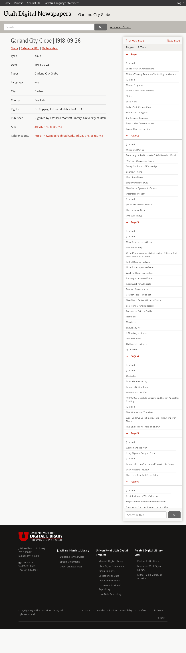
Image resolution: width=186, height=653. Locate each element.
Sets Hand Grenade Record (139, 305)
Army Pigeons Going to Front (140, 453)
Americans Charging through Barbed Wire (147, 507)
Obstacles (131, 375)
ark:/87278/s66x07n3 (48, 127)
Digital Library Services (72, 556)
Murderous (131, 322)
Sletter (129, 96)
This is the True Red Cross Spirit (142, 475)
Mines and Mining (135, 149)
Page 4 (135, 356)
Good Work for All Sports (138, 283)
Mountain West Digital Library (149, 567)
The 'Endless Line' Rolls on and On (143, 426)
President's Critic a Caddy (139, 311)
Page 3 (135, 222)
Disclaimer (158, 610)
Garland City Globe (94, 14)
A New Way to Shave (136, 333)
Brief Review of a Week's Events (142, 496)
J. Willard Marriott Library (32, 548)
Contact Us (33, 3)
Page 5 (135, 433)
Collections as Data (109, 575)
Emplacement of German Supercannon (145, 501)
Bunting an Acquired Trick (139, 278)
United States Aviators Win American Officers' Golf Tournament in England (151, 254)
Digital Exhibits (106, 571)
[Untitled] (131, 63)
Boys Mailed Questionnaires (140, 123)
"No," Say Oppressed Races (140, 160)
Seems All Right (134, 171)
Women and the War (136, 392)
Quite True (131, 349)
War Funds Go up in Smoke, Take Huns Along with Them (151, 419)
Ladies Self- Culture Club (138, 107)
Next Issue (173, 40)
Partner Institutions (148, 561)
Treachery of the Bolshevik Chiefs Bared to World (151, 155)
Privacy (86, 610)
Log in (180, 3)
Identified (131, 316)
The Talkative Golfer (136, 210)
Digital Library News (109, 580)
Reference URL (30, 48)
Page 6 (135, 481)
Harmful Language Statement (61, 3)
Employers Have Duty (137, 182)
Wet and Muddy (134, 247)
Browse (18, 3)
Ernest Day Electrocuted (138, 129)
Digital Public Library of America (149, 576)
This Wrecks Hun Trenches (139, 412)
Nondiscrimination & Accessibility (114, 610)
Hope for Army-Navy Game (139, 267)
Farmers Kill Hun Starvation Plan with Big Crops (150, 464)
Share (14, 48)
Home (7, 3)
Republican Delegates (137, 112)
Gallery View (50, 48)
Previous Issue (135, 40)
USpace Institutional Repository (109, 587)
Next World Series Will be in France (143, 300)
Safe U (142, 610)
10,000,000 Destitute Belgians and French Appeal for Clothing (152, 399)
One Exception (133, 338)
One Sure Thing (134, 215)
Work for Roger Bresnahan (139, 272)
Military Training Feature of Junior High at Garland (151, 74)
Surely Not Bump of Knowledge (141, 166)
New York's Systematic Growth (141, 188)
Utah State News (134, 177)
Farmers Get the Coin (137, 387)
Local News (132, 101)
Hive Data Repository (110, 594)
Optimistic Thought (135, 193)
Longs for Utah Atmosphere (140, 68)
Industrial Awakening (136, 381)
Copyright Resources (71, 566)
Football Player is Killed (137, 289)
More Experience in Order (139, 242)
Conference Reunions (137, 117)
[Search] (100, 27)
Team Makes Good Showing (140, 90)
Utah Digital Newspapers (112, 566)
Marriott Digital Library (111, 561)
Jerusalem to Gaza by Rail (139, 204)
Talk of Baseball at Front (138, 261)
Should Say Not (133, 327)
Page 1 (135, 54)
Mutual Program (134, 85)
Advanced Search (120, 27)
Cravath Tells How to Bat (138, 294)
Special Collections (70, 561)
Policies (161, 617)
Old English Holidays (136, 344)
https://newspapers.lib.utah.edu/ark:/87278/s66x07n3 (69, 135)
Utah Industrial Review (137, 469)
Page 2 (135, 135)
